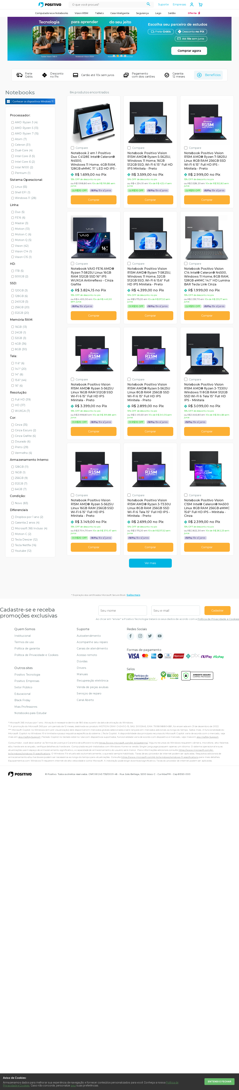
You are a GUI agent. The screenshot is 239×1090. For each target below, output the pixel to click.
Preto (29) (21, 447)
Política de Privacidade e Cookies (218, 619)
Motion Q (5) (23, 240)
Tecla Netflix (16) (25, 545)
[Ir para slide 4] (125, 56)
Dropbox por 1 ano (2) (29, 517)
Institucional (22, 635)
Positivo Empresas (26, 681)
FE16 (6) (20, 217)
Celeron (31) (22, 144)
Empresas (179, 4)
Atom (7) (21, 139)
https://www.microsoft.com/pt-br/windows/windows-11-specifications (159, 757)
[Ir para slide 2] (118, 56)
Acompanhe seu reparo (92, 642)
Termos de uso (24, 642)
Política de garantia (27, 648)
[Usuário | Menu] (192, 4)
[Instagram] (140, 636)
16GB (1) (20, 472)
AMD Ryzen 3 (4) (26, 122)
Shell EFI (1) (22, 192)
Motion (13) (22, 228)
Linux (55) (21, 186)
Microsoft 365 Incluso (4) (31, 528)
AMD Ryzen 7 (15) (27, 133)
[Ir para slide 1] (114, 56)
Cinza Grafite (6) (25, 436)
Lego (158, 13)
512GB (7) (21, 483)
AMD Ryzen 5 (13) (26, 128)
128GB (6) (21, 296)
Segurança (142, 13)
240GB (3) (21, 301)
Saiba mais (133, 595)
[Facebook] (130, 636)
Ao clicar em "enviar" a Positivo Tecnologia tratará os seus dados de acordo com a (167, 619)
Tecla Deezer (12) (26, 539)
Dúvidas (82, 661)
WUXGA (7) (22, 411)
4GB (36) (20, 343)
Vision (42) (22, 245)
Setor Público (23, 687)
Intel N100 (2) (24, 167)
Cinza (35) (21, 424)
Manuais (82, 674)
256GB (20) (22, 307)
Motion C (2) (23, 534)
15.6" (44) (21, 380)
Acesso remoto (87, 655)
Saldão (172, 13)
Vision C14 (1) (23, 251)
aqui (73, 1085)
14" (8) (19, 374)
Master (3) (21, 223)
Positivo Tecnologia (27, 674)
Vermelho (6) (23, 453)
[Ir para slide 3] (121, 56)
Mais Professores (25, 706)
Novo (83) (21, 503)
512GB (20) (22, 313)
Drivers (81, 668)
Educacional (22, 694)
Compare (82, 147)
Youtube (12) (23, 550)
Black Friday (22, 700)
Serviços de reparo (89, 693)
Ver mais (150, 563)
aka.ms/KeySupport (29, 737)
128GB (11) (22, 466)
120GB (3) (21, 290)
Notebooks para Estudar (30, 713)
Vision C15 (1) (23, 257)
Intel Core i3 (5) (25, 156)
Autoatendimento (89, 635)
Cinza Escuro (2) (25, 430)
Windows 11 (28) (25, 198)
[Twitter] (150, 636)
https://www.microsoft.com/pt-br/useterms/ (123, 742)
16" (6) (19, 385)
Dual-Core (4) (23, 150)
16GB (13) (21, 327)
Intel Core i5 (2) (25, 161)
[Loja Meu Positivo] (49, 4)
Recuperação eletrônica (92, 680)
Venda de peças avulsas (92, 687)
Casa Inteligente (120, 13)
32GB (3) (20, 338)
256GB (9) (21, 478)
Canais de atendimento (92, 648)
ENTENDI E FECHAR (219, 1081)
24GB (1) (20, 332)
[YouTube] (160, 636)
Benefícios (213, 75)
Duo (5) (19, 212)
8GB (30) (21, 349)
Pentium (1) (22, 173)
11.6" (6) (19, 363)
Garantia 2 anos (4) (27, 522)
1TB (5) (19, 270)
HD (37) (20, 405)
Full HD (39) (23, 399)
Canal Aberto (85, 700)
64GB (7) (21, 489)
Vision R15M (81, 13)
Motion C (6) (23, 234)
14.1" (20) (21, 369)
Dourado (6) (22, 441)
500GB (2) (21, 276)
